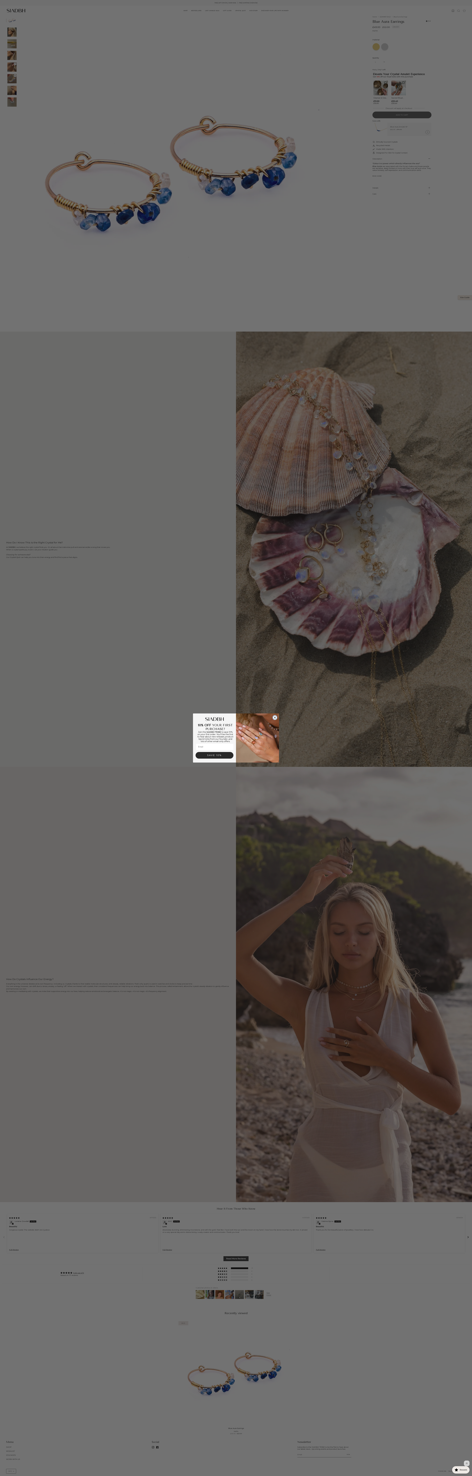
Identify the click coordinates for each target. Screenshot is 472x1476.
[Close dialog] (275, 717)
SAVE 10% (214, 755)
